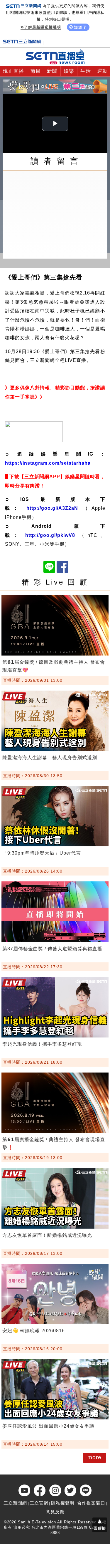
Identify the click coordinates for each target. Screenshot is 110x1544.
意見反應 (55, 1511)
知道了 (80, 27)
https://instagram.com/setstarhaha (48, 463)
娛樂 (69, 71)
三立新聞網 (15, 1502)
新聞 (52, 71)
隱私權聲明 (63, 1502)
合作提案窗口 (91, 1502)
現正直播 (13, 71)
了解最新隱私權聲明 (42, 27)
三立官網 (39, 1502)
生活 (85, 71)
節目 (35, 71)
